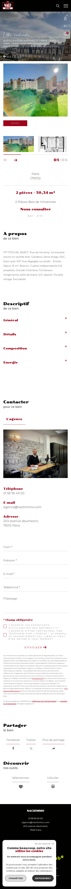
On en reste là (42, 843)
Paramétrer (16, 878)
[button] (15, 160)
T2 (23, 46)
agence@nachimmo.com (22, 507)
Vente (43, 40)
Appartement (11, 46)
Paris (53, 40)
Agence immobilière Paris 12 (20, 40)
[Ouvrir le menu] (66, 6)
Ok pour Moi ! (43, 878)
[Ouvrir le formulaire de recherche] (58, 6)
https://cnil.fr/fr (38, 678)
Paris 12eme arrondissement (30, 43)
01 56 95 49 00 (13, 493)
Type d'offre (14, 51)
